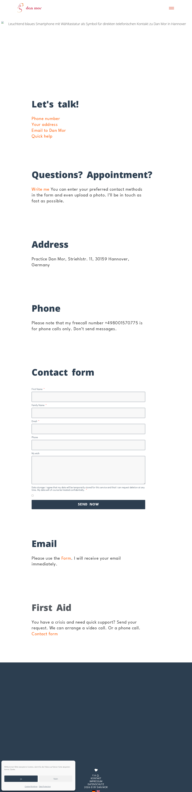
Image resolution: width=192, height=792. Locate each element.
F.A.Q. (96, 775)
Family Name (38, 405)
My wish (35, 453)
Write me (40, 190)
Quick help (42, 136)
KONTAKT (96, 778)
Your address (45, 125)
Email (35, 421)
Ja (21, 778)
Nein (56, 778)
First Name (37, 389)
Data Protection (45, 786)
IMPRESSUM (96, 781)
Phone (35, 437)
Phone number (46, 119)
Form (66, 559)
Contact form (45, 634)
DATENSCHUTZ (96, 784)
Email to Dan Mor (49, 131)
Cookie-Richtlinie (31, 786)
